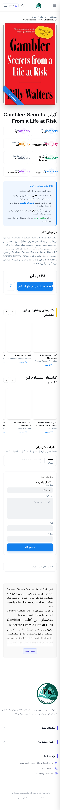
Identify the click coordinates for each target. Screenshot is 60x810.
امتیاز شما (49, 485)
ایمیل (50, 534)
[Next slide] (6, 312)
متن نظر (49, 496)
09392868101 (47, 768)
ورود (5, 6)
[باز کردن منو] (55, 6)
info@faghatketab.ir (44, 773)
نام (51, 523)
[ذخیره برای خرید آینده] (11, 286)
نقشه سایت (40, 798)
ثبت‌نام (11, 6)
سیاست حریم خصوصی (23, 798)
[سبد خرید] (22, 6)
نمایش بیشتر (30, 651)
